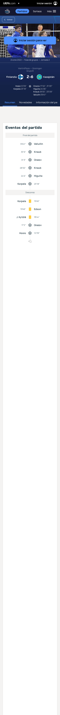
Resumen (10, 102)
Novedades (25, 102)
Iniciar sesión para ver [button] (32, 40)
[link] (22, 11)
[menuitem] (22, 11)
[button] (51, 11)
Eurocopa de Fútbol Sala (8, 11)
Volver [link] (10, 19)
